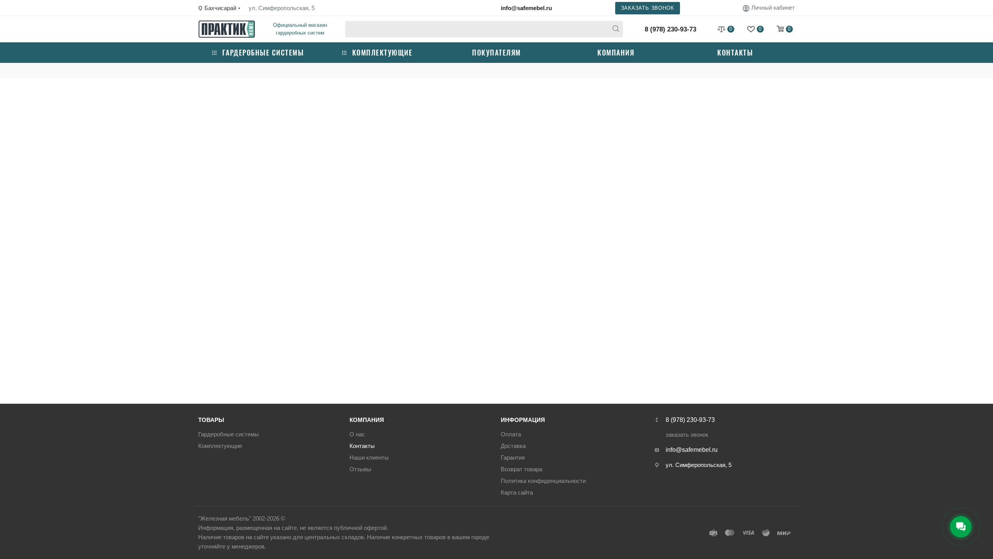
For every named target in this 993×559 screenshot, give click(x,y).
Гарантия (513, 457)
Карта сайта (517, 492)
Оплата (511, 434)
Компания (615, 52)
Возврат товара (521, 469)
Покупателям (496, 52)
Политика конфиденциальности (543, 480)
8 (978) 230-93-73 (670, 29)
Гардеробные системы (263, 52)
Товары (211, 420)
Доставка (513, 446)
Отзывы (360, 469)
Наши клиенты (369, 457)
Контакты (735, 52)
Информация (523, 420)
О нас (357, 434)
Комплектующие (382, 52)
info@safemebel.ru (526, 8)
